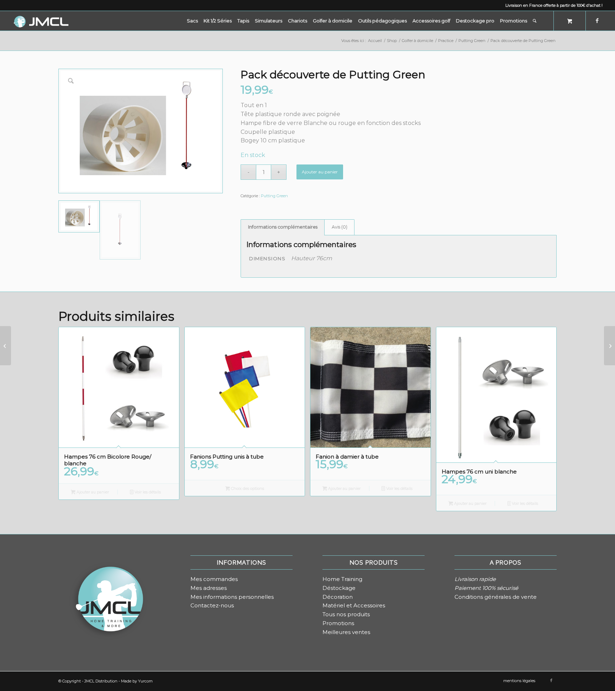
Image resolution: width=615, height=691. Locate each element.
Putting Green (274, 195)
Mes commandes (214, 579)
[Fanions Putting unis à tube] (609, 345)
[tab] (283, 227)
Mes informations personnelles (232, 596)
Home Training (342, 579)
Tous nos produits (346, 614)
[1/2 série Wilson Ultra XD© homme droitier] (5, 345)
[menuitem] (192, 21)
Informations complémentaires (282, 227)
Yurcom (145, 681)
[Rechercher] (534, 21)
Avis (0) (339, 227)
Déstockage (339, 588)
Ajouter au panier (320, 171)
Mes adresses (208, 588)
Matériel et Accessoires (353, 605)
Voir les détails (147, 492)
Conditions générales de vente (495, 596)
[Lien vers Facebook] (597, 20)
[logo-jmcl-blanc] (41, 21)
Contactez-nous (212, 605)
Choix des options (247, 488)
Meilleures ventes (346, 632)
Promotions (338, 623)
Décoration (337, 596)
